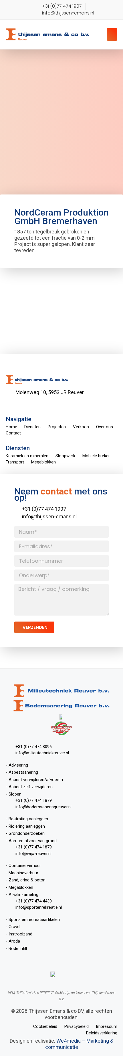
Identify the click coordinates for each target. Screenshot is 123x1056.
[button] (112, 34)
